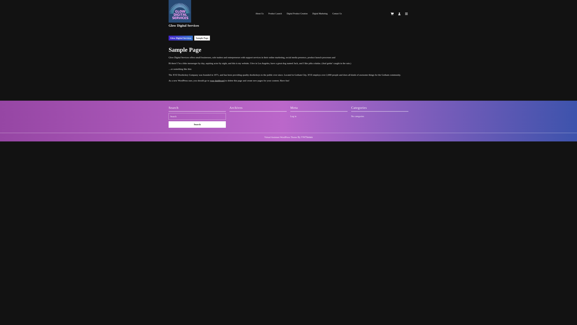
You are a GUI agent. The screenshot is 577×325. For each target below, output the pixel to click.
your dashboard (217, 80)
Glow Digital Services (184, 25)
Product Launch (275, 13)
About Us (259, 13)
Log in (293, 116)
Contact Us (337, 13)
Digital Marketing (320, 13)
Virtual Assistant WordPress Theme (280, 137)
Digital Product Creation (297, 13)
